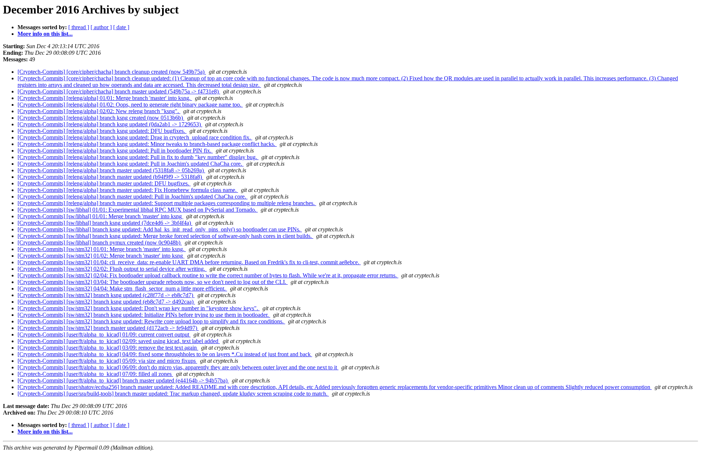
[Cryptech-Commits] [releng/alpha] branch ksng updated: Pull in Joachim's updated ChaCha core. (131, 164)
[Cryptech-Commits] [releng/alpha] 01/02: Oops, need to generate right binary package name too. (130, 104)
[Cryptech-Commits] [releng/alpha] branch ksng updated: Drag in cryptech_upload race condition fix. (135, 137)
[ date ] (121, 27)
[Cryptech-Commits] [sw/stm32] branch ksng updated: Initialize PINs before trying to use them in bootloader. (144, 315)
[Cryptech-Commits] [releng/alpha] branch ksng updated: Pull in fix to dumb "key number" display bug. (138, 157)
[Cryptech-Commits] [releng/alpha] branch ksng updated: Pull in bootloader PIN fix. (115, 150)
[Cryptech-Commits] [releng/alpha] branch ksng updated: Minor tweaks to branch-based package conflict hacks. (147, 144)
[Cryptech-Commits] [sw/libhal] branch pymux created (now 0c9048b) (100, 242)
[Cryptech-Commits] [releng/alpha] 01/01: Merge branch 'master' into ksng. (105, 98)
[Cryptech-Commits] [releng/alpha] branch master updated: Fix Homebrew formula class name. (128, 190)
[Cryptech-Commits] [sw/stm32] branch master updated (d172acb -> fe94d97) (108, 328)
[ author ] (101, 27)
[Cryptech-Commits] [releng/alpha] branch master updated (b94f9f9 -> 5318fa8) (110, 177)
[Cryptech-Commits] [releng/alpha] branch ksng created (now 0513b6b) (101, 118)
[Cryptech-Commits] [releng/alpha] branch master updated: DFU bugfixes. (104, 183)
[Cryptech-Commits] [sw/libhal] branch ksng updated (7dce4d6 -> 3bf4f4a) (105, 223)
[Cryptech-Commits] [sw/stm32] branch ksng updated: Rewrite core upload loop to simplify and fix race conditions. (151, 321)
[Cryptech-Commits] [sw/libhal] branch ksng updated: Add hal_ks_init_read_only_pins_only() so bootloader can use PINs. (160, 229)
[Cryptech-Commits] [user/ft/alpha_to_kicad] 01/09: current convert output (104, 334)
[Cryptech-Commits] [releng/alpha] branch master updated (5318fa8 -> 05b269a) (111, 170)
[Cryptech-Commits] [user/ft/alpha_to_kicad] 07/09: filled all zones (95, 374)
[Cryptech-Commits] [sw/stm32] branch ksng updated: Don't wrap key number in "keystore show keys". (139, 308)
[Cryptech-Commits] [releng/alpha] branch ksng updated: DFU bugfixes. (102, 131)
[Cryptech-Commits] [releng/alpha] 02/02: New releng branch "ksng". (99, 111)
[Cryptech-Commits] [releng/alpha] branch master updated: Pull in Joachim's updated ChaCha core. (133, 196)
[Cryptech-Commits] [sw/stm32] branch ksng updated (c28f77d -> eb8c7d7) (106, 295)
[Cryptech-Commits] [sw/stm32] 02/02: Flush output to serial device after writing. (112, 269)
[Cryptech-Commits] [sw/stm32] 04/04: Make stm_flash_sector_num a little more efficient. (122, 288)
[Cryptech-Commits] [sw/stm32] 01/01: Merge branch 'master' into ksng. (102, 249)
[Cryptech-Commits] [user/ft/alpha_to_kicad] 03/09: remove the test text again (108, 348)
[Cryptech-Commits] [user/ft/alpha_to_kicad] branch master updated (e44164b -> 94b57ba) (123, 380)
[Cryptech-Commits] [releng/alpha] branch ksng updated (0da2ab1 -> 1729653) (110, 124)
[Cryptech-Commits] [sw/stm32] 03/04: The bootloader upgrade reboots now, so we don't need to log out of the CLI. (153, 282)
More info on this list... (45, 34)
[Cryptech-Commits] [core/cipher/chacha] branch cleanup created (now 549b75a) (112, 72)
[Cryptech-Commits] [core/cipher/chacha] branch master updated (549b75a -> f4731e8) (119, 91)
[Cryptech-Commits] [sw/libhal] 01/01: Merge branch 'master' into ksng (100, 216)
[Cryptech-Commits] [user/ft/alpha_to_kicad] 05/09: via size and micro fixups (107, 361)
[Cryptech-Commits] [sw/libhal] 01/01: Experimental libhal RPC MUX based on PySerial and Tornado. (138, 210)
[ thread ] (78, 27)
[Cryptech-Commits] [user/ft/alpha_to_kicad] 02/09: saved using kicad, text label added (119, 341)
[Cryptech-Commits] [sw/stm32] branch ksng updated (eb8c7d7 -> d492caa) (106, 302)
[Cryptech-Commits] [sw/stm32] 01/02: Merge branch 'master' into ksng (101, 256)
